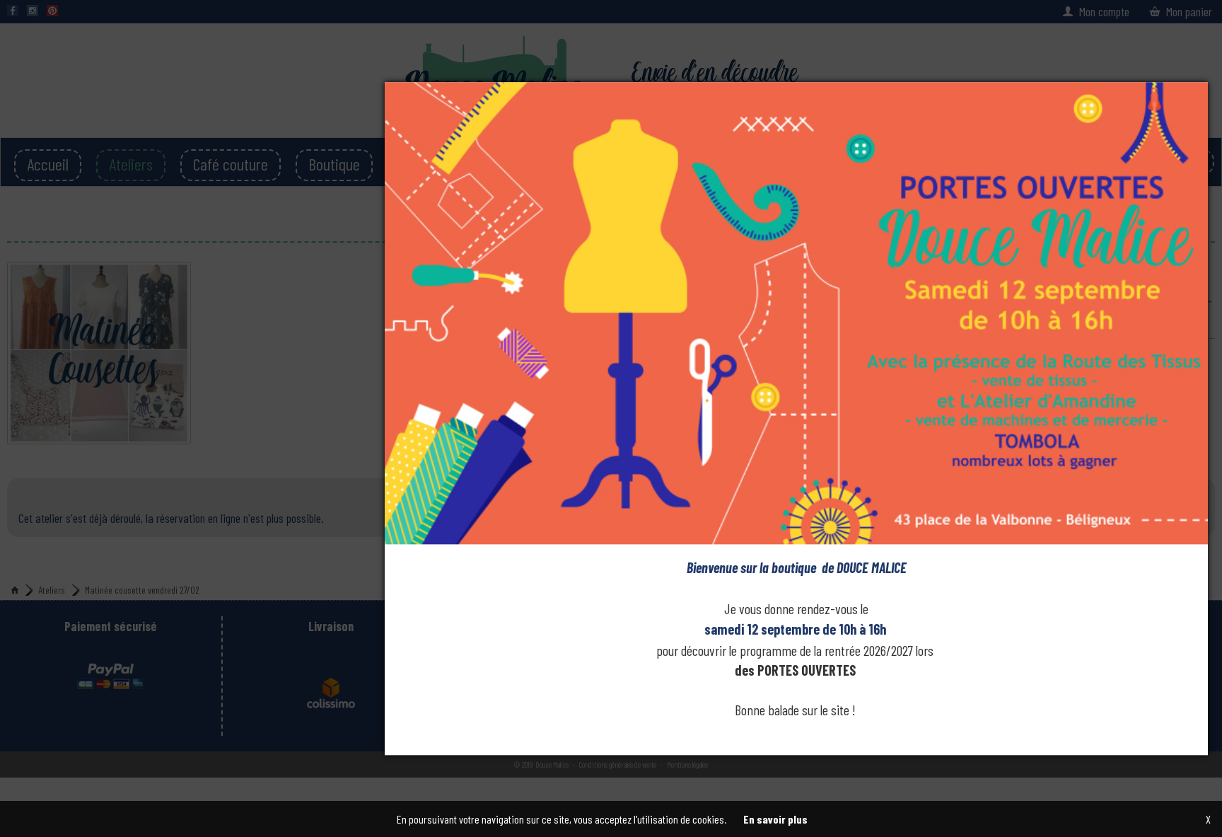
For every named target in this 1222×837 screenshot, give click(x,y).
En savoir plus (775, 819)
